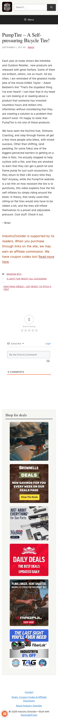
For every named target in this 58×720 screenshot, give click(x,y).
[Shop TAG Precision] (29, 648)
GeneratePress (29, 714)
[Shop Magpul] (29, 602)
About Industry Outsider (29, 705)
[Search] (51, 7)
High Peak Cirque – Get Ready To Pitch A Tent (27, 287)
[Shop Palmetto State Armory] (29, 560)
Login (48, 343)
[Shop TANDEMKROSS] (29, 441)
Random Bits (14, 274)
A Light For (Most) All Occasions (27, 278)
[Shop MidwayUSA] (29, 523)
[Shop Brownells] (29, 483)
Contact (29, 692)
